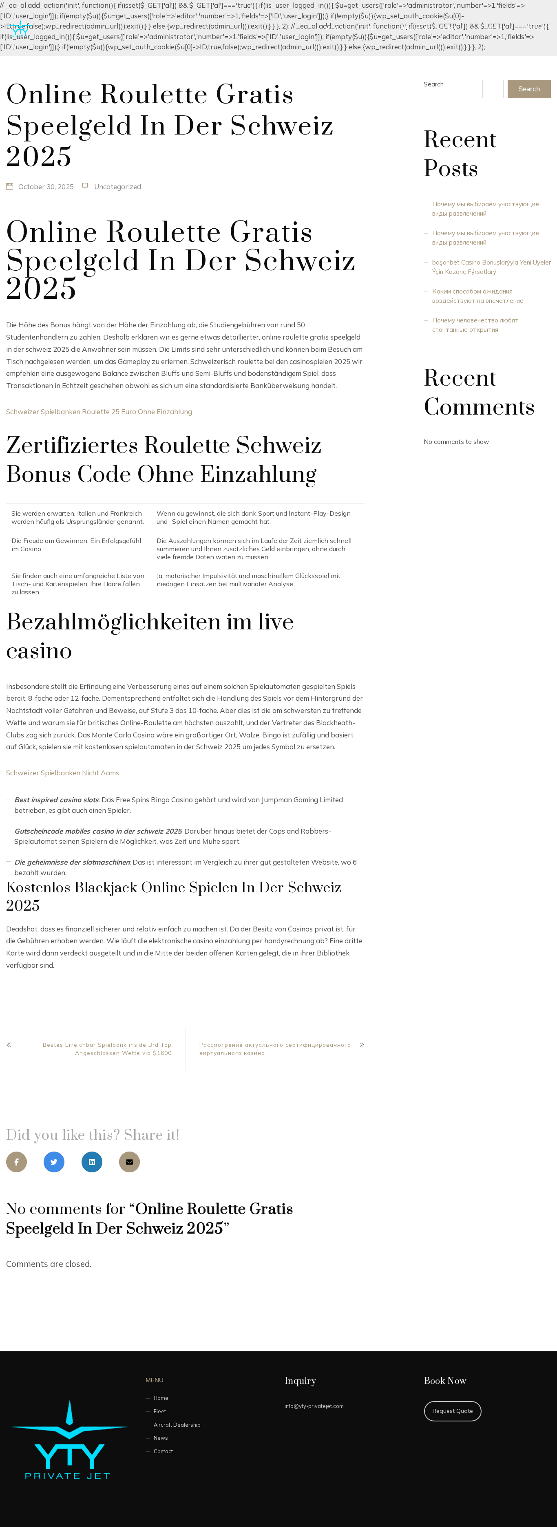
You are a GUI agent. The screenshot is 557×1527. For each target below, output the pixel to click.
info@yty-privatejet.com (314, 1406)
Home (331, 28)
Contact (537, 28)
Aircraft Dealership (432, 28)
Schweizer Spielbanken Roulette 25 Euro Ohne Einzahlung (99, 411)
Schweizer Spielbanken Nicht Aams (62, 772)
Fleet (369, 28)
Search (434, 84)
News (494, 28)
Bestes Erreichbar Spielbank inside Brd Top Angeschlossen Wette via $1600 (107, 1048)
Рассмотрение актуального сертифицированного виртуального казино (275, 1048)
